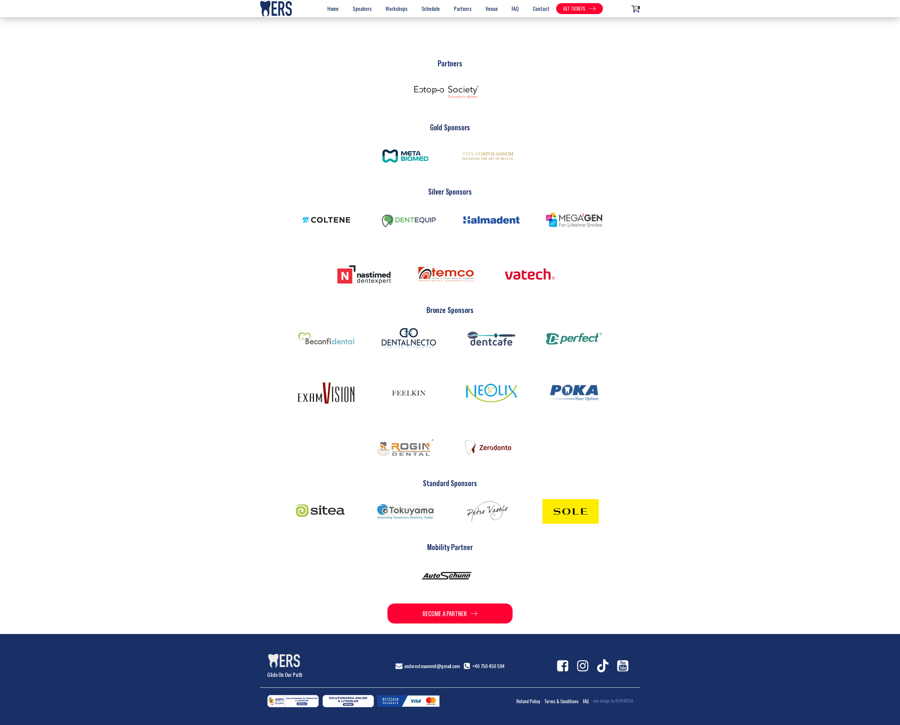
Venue (492, 8)
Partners (462, 8)
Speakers (362, 8)
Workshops (396, 8)
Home (333, 8)
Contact (541, 8)
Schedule (431, 8)
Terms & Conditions (561, 701)
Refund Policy (528, 701)
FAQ (515, 8)
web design (601, 701)
